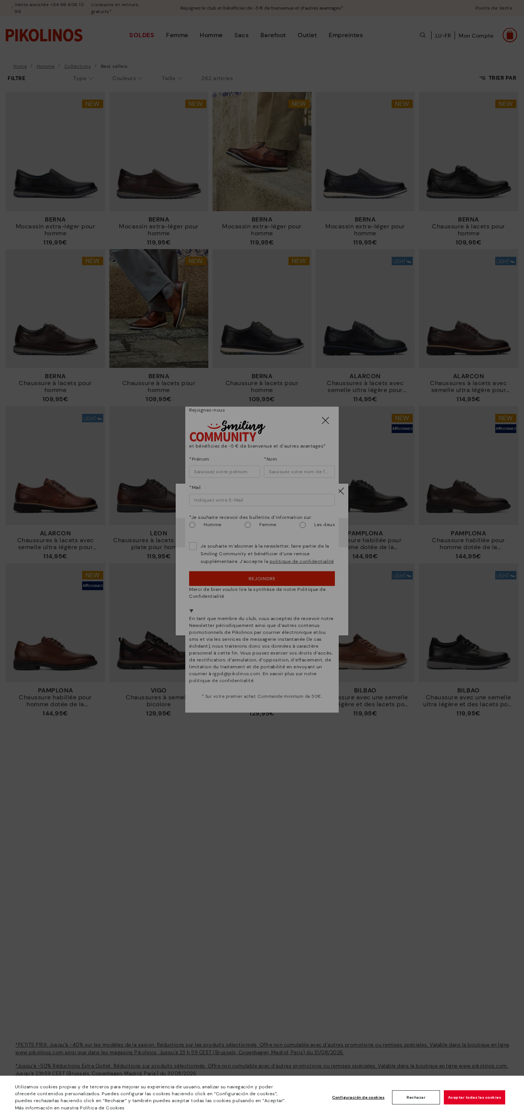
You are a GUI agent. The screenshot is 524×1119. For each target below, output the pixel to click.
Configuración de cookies (358, 1097)
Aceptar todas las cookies (474, 1097)
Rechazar (416, 1097)
